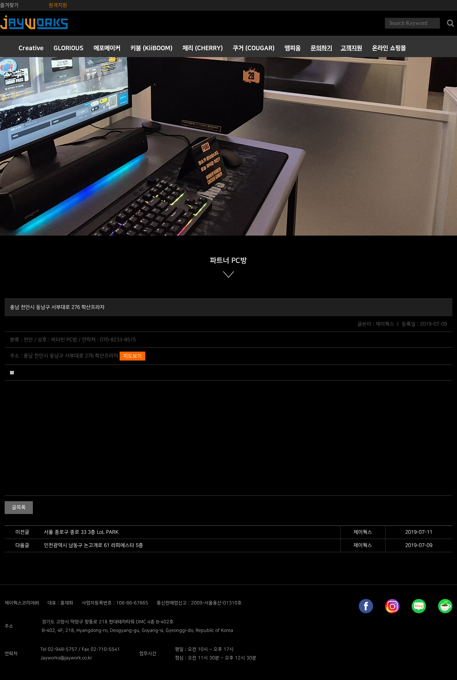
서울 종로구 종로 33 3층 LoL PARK (81, 532)
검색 (450, 23)
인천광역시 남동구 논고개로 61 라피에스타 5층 (93, 545)
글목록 (19, 507)
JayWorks (34, 23)
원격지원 (58, 5)
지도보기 (132, 356)
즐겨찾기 (9, 5)
